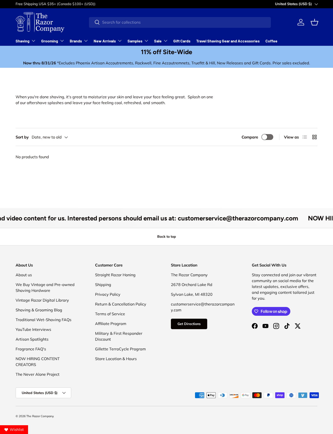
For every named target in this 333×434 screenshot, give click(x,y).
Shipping (103, 284)
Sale (158, 41)
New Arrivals (105, 41)
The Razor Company (39, 416)
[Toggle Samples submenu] (146, 41)
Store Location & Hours (116, 358)
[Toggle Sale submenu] (165, 41)
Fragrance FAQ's (31, 348)
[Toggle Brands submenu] (86, 41)
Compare (250, 137)
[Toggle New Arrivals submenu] (120, 41)
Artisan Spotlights (32, 339)
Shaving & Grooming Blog (39, 309)
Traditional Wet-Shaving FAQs (43, 319)
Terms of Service (110, 313)
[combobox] (180, 22)
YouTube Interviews (33, 329)
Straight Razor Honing (115, 274)
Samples (134, 41)
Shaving (22, 41)
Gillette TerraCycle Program (120, 348)
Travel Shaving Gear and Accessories (228, 41)
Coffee (271, 41)
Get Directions (189, 324)
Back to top (166, 236)
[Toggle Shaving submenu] (33, 41)
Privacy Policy (107, 294)
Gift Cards (181, 41)
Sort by (22, 137)
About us (24, 274)
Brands (76, 41)
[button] (314, 22)
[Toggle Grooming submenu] (62, 41)
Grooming (49, 41)
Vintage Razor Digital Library (42, 300)
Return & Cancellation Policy (120, 304)
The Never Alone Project (37, 374)
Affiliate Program (110, 323)
